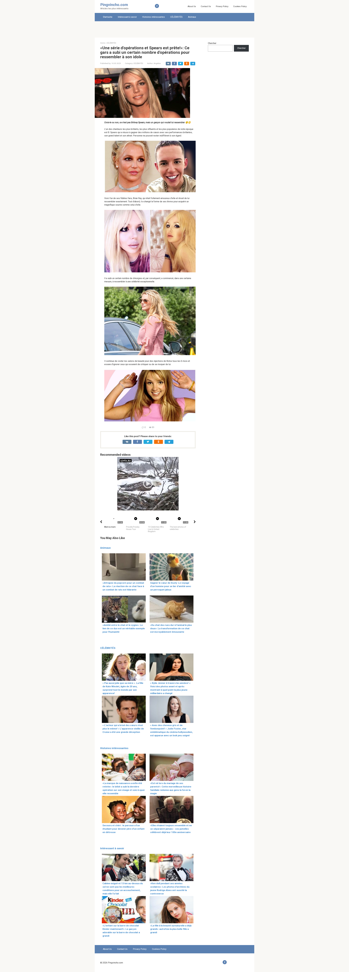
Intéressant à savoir (127, 17)
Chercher (212, 43)
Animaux (192, 17)
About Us (192, 6)
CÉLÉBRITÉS (176, 17)
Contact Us (206, 6)
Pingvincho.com (114, 4)
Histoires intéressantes (153, 17)
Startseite (107, 17)
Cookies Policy (240, 6)
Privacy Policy (222, 6)
